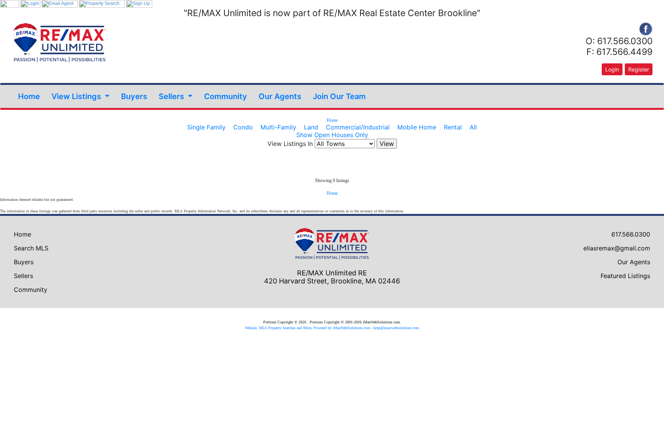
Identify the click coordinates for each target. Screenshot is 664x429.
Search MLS (31, 248)
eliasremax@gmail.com (616, 248)
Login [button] (612, 69)
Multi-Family (278, 127)
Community (225, 96)
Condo (243, 127)
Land (311, 127)
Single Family (206, 127)
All (473, 127)
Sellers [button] (172, 96)
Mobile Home (416, 127)
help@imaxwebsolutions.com (396, 328)
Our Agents (280, 96)
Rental (453, 127)
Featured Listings (625, 276)
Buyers (134, 96)
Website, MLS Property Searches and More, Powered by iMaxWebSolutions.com (307, 328)
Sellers (23, 276)
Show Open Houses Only (332, 135)
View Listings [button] (77, 96)
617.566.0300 (630, 234)
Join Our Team (339, 96)
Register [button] (638, 69)
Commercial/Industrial (358, 127)
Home (29, 96)
